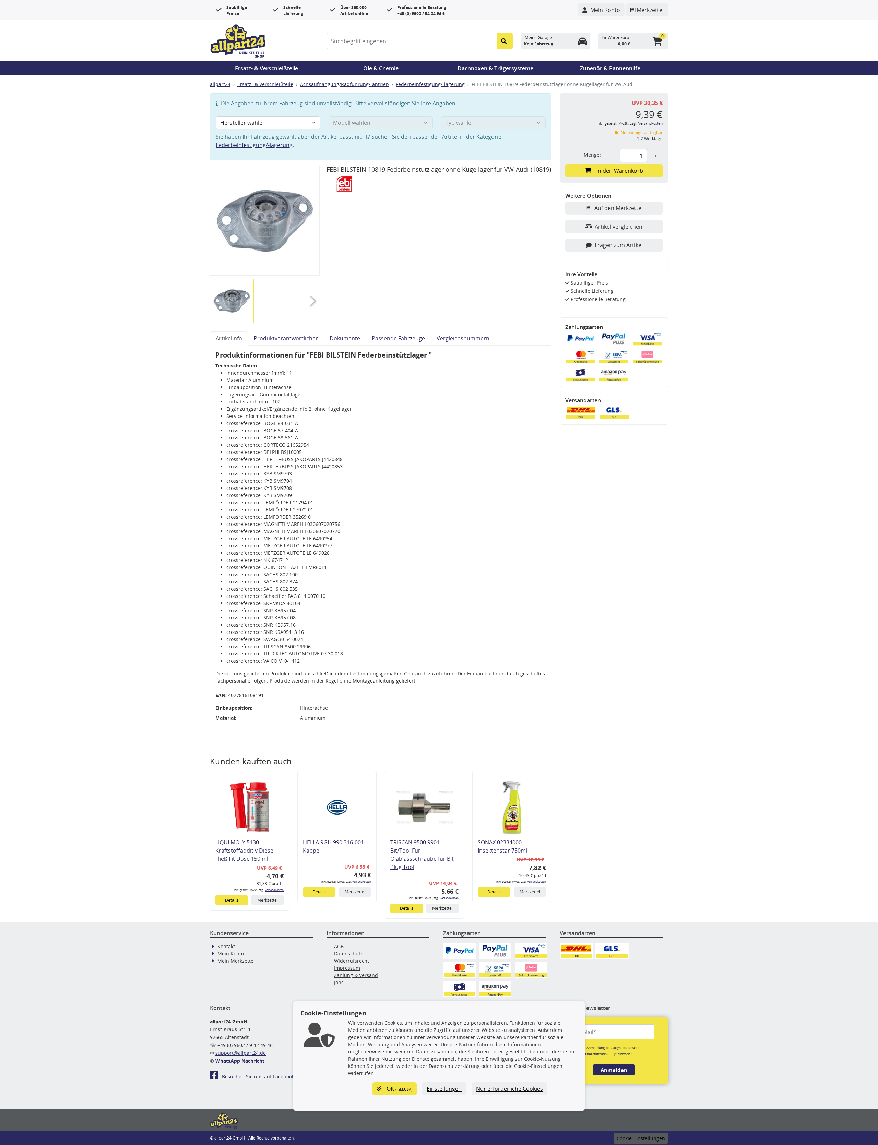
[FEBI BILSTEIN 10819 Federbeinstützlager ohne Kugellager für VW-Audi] (265, 221)
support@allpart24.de (240, 1053)
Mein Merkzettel (236, 960)
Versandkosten (274, 890)
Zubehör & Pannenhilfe (610, 68)
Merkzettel (267, 900)
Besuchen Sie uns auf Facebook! (259, 1076)
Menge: (592, 155)
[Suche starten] (505, 41)
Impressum (347, 968)
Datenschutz (348, 953)
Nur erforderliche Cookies (509, 1089)
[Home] (238, 40)
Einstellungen (444, 1089)
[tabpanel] (380, 541)
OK (398, 1089)
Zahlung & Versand (356, 975)
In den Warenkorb (619, 170)
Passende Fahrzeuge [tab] (398, 338)
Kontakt (226, 946)
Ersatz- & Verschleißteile (266, 68)
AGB (339, 946)
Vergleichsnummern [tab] (463, 338)
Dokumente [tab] (345, 338)
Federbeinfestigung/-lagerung (430, 84)
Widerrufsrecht (351, 960)
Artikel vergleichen (618, 226)
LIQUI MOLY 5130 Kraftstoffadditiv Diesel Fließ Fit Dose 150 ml (245, 851)
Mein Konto (230, 953)
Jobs (339, 982)
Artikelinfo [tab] (229, 338)
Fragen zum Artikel (619, 245)
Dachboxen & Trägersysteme (495, 68)
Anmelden (614, 1069)
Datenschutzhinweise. (592, 1053)
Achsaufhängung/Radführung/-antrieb (344, 84)
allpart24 (220, 84)
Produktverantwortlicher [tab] (286, 338)
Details (231, 900)
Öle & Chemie (381, 68)
